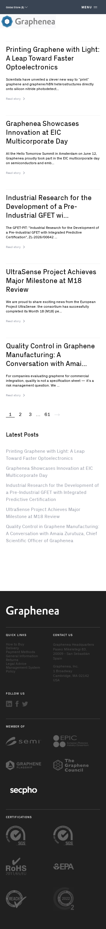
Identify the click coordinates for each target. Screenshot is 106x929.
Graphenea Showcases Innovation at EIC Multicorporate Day (42, 131)
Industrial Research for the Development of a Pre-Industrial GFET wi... (49, 205)
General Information (22, 655)
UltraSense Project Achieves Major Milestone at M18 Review (51, 280)
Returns (12, 659)
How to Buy (15, 644)
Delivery (12, 647)
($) (15, 7)
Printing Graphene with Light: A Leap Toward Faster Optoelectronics (53, 57)
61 (47, 414)
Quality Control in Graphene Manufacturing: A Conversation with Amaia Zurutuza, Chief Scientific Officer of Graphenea (52, 533)
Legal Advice (16, 663)
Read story (13, 98)
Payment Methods (20, 651)
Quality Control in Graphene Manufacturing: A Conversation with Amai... (50, 354)
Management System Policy (23, 669)
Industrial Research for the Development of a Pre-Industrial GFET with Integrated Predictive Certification (52, 492)
